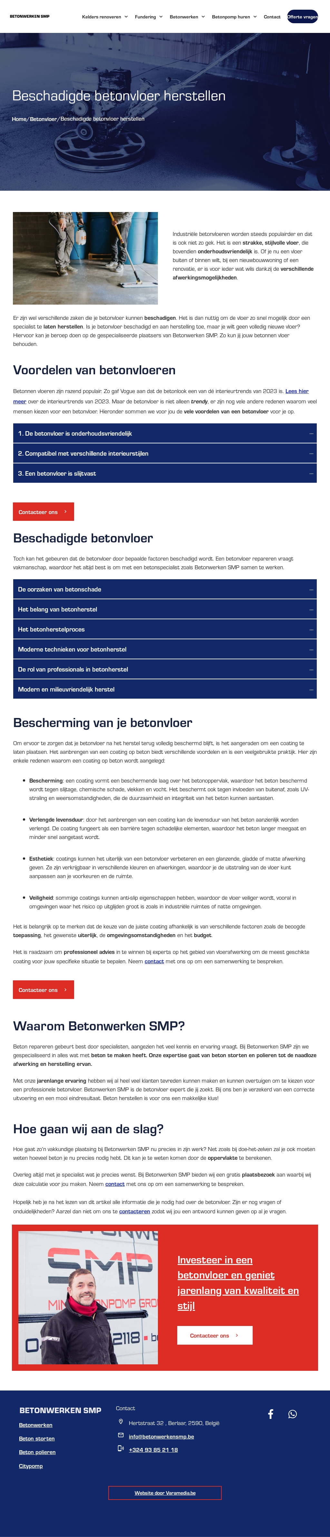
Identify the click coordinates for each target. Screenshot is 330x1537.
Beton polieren (37, 1452)
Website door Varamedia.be (165, 1492)
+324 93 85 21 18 (153, 1449)
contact (154, 961)
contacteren (134, 1211)
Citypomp (31, 1465)
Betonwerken (36, 1425)
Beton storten (37, 1438)
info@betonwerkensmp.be (161, 1436)
